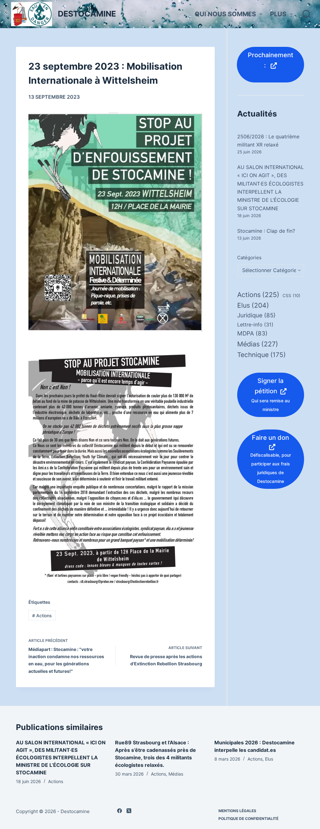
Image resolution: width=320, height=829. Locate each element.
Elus (253, 305)
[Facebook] (119, 810)
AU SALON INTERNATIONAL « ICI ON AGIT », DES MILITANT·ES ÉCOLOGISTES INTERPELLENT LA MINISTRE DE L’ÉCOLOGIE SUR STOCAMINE (61, 757)
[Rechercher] (306, 14)
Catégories (249, 258)
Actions (42, 615)
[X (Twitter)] (129, 810)
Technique (261, 355)
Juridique (256, 315)
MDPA (252, 333)
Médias (257, 344)
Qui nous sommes (225, 14)
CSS (291, 295)
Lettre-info (255, 324)
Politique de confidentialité (248, 818)
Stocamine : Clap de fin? (266, 231)
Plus (278, 14)
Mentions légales (237, 810)
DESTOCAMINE (87, 13)
